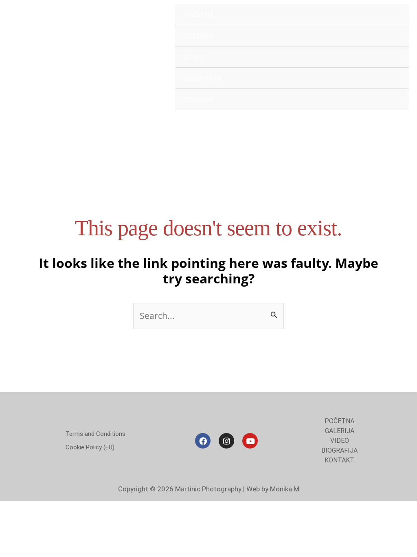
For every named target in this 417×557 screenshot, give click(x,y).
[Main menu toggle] (397, 129)
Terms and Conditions (95, 434)
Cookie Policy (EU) (90, 447)
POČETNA (198, 14)
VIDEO (193, 57)
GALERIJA (198, 35)
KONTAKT (198, 99)
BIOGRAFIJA (202, 78)
